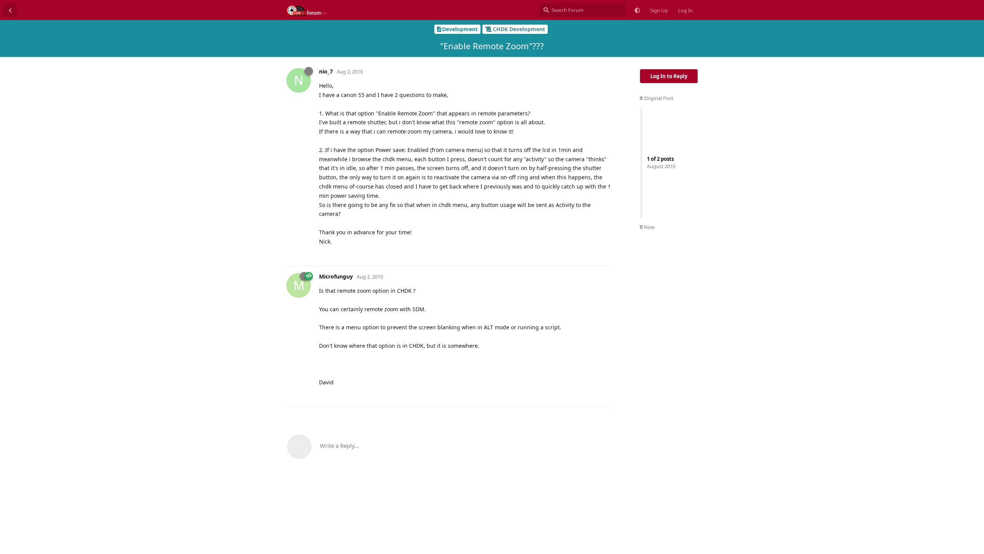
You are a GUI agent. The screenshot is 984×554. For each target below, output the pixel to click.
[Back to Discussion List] (10, 10)
